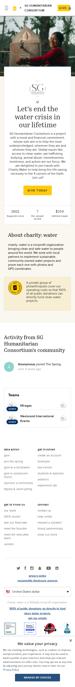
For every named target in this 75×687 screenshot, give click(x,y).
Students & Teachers (51, 473)
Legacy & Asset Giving (18, 489)
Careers (9, 544)
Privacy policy (37, 576)
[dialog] (37, 661)
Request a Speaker (50, 522)
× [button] (70, 640)
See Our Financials (15, 522)
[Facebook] (25, 568)
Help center (45, 516)
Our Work (10, 510)
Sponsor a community (18, 483)
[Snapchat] (40, 568)
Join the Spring (13, 461)
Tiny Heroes (45, 467)
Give (7, 455)
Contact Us (44, 510)
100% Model (12, 516)
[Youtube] (48, 568)
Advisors (43, 479)
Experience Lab (47, 485)
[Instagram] (32, 568)
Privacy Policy (11, 669)
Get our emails (37, 618)
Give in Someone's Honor (16, 475)
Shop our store (47, 534)
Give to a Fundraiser (17, 467)
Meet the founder (15, 528)
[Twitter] (18, 568)
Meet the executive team (16, 536)
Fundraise (44, 461)
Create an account (49, 455)
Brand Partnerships (50, 528)
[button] (37, 677)
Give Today (37, 190)
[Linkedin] (56, 568)
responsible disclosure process (37, 580)
